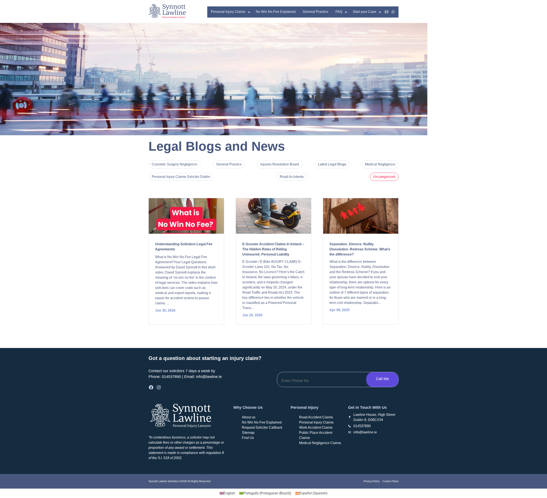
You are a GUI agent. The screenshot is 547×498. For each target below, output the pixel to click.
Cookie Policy (390, 481)
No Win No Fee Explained (262, 422)
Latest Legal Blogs (332, 164)
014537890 (171, 377)
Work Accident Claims (315, 427)
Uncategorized (384, 176)
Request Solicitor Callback (262, 427)
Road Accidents (292, 176)
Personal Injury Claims (316, 422)
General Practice (229, 164)
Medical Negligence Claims (320, 443)
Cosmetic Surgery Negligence (174, 164)
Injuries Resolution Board (279, 164)
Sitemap (248, 432)
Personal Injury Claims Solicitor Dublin (181, 176)
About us (248, 417)
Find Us (248, 438)
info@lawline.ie (209, 377)
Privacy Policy (371, 481)
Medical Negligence (380, 164)
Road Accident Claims (316, 417)
